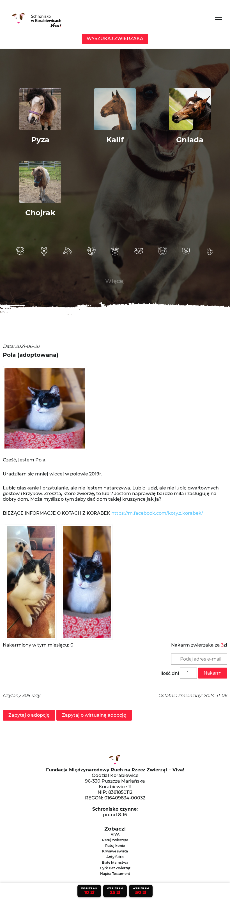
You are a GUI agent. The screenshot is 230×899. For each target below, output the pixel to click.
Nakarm (213, 673)
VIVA (115, 834)
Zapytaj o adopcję (29, 715)
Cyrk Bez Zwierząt (115, 868)
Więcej (115, 281)
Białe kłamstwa (115, 862)
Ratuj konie (115, 845)
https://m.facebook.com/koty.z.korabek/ (157, 513)
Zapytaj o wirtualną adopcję (94, 715)
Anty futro (115, 857)
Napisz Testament (115, 874)
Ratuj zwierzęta (115, 840)
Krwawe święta (115, 851)
